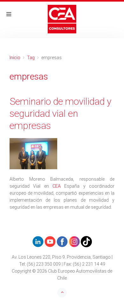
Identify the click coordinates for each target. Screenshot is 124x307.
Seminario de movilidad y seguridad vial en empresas (60, 113)
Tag (31, 57)
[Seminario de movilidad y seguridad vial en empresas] (62, 153)
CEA (56, 186)
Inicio (15, 57)
